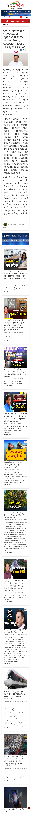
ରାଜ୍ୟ (12, 21)
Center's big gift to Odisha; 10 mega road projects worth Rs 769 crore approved (15, 597)
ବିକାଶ (8, 24)
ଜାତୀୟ (18, 21)
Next (29, 21)
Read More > (8, 292)
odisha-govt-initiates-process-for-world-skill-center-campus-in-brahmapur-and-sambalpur (14, 337)
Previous (25, 21)
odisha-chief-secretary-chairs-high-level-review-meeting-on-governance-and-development (15, 288)
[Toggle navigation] (27, 17)
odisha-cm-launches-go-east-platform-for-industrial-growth (13, 382)
